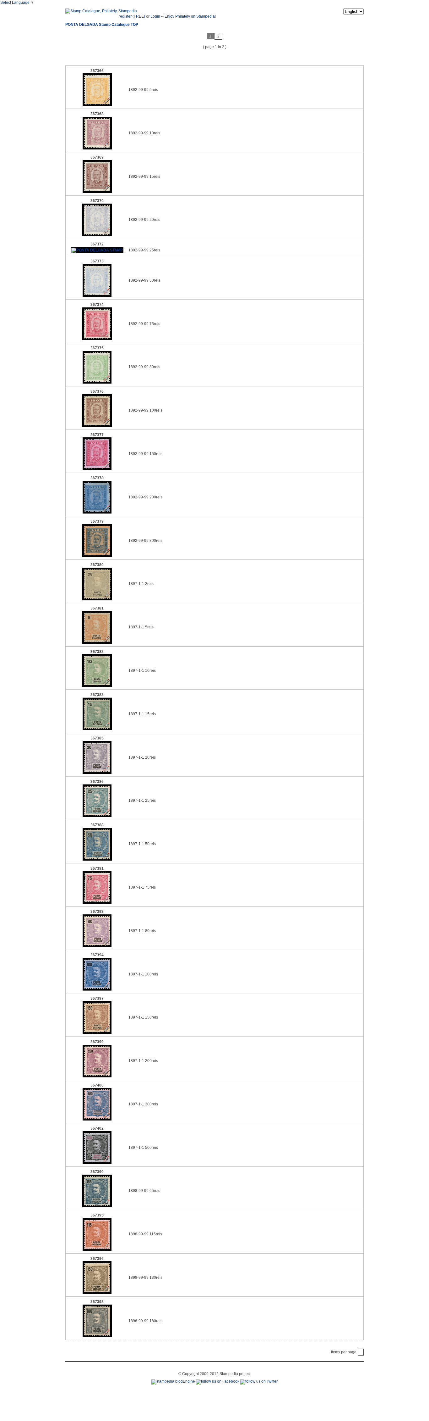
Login (155, 16)
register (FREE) (132, 16)
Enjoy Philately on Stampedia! (190, 16)
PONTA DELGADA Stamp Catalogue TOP (101, 24)
